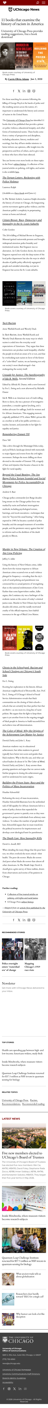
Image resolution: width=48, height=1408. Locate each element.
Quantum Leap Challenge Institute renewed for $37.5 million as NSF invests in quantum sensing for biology (23, 1076)
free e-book (19, 193)
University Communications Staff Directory (21, 1374)
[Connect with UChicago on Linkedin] (19, 1389)
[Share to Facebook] (14, 91)
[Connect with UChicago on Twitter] (14, 1389)
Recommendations (11, 1104)
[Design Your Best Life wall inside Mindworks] (24, 1198)
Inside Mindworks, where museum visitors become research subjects (22, 1063)
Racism (34, 1100)
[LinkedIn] (24, 91)
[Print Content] (34, 91)
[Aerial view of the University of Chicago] (24, 1135)
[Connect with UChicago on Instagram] (9, 1389)
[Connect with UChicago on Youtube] (25, 1389)
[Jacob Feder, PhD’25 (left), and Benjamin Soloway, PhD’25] (24, 1240)
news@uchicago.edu (11, 1363)
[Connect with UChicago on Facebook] (4, 1389)
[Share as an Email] (29, 91)
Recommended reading (33, 1104)
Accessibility (7, 1382)
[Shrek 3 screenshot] (8, 1319)
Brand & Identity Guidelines (14, 1378)
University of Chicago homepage (16, 1370)
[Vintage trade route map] (8, 1279)
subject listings (20, 164)
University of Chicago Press (18, 120)
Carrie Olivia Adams (18, 79)
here (17, 171)
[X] (19, 91)
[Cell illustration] (8, 1299)
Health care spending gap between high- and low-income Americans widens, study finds (23, 1052)
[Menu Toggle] (44, 3)
